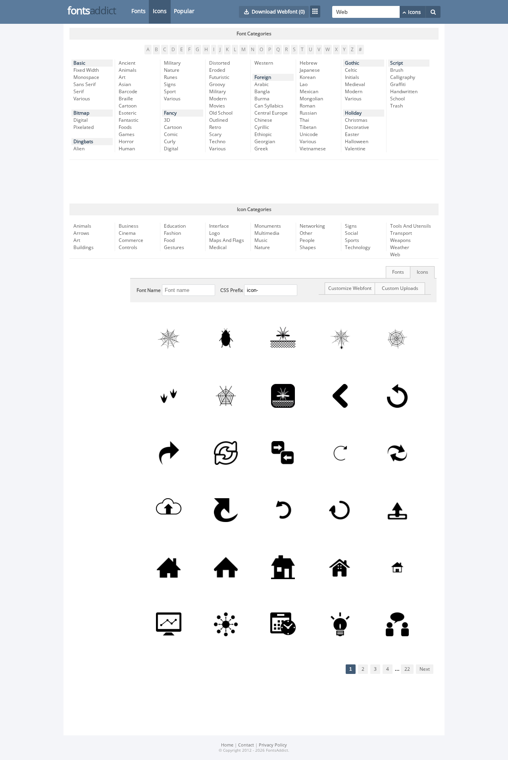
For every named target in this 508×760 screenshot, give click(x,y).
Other (306, 233)
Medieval (355, 84)
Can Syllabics (268, 106)
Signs (170, 84)
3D (167, 120)
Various (81, 99)
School (397, 99)
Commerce (131, 240)
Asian (125, 84)
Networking (312, 226)
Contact (246, 745)
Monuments (267, 226)
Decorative (357, 127)
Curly (169, 141)
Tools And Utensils (410, 226)
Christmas (356, 120)
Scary (215, 134)
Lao (304, 84)
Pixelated (83, 127)
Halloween (356, 141)
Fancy (170, 113)
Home (227, 745)
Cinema (127, 233)
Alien (79, 149)
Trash (396, 106)
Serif (78, 91)
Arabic (261, 84)
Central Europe (271, 113)
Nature (171, 70)
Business (129, 226)
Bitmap (81, 113)
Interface (219, 226)
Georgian (264, 141)
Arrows (81, 233)
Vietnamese (313, 149)
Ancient (127, 63)
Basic (79, 63)
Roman (307, 106)
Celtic (351, 70)
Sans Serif (84, 84)
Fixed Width (86, 70)
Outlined (218, 120)
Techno (217, 141)
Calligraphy (402, 77)
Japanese (310, 70)
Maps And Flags (226, 240)
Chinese (263, 120)
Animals (128, 70)
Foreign (262, 77)
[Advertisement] (254, 182)
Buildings (83, 247)
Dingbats (83, 141)
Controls (128, 247)
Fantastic (129, 120)
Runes (170, 77)
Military (172, 63)
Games (127, 134)
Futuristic (219, 77)
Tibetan (308, 127)
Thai (304, 120)
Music (260, 240)
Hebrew (308, 63)
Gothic (352, 63)
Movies (217, 106)
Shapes (308, 247)
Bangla (262, 91)
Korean (308, 77)
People (307, 240)
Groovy (217, 84)
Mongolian (311, 99)
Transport (401, 233)
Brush (396, 70)
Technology (357, 247)
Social (351, 233)
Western (263, 63)
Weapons (400, 240)
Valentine (355, 149)
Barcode (128, 91)
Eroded (217, 70)
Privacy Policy (273, 745)
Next (424, 669)
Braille (126, 99)
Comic (171, 134)
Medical (218, 247)
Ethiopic (263, 134)
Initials (352, 77)
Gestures (174, 247)
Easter (352, 134)
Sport (170, 91)
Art (122, 77)
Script (396, 63)
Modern (218, 99)
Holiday (353, 113)
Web (395, 254)
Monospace (86, 77)
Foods (125, 127)
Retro (215, 127)
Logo (214, 233)
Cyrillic (261, 127)
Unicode (309, 134)
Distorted (219, 63)
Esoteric (128, 113)
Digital (80, 120)
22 (407, 669)
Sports (352, 240)
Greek (261, 149)
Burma (261, 99)
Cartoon (128, 106)
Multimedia (266, 233)
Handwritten (404, 91)
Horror (126, 141)
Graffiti (398, 84)
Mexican (309, 91)
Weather (399, 247)
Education (175, 226)
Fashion (172, 233)
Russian (308, 113)
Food (169, 240)
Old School (221, 113)
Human (127, 149)
